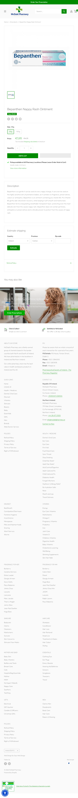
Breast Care (8, 666)
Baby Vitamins (48, 544)
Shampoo (46, 622)
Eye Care (46, 444)
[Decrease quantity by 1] (17, 148)
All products (13, 22)
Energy (45, 508)
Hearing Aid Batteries (50, 666)
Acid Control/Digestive (51, 467)
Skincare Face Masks (11, 642)
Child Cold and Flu (49, 474)
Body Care (46, 710)
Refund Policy (11, 263)
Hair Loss (46, 629)
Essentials (7, 413)
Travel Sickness (48, 497)
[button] (55, 155)
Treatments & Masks (50, 639)
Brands (6, 423)
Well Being (46, 551)
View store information (18, 168)
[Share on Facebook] (8, 118)
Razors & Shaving (49, 717)
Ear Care (46, 441)
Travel (45, 680)
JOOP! (45, 592)
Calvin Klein (47, 572)
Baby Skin (7, 656)
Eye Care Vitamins (49, 511)
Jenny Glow (8, 605)
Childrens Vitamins (49, 538)
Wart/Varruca (9, 531)
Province (34, 236)
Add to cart (23, 156)
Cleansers (7, 629)
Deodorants (47, 707)
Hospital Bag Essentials (12, 673)
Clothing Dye (47, 656)
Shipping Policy (9, 441)
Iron (44, 528)
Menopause (8, 521)
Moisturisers (8, 632)
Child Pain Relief (48, 461)
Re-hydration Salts (49, 487)
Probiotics (46, 525)
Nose (44, 491)
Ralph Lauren (47, 598)
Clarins (6, 626)
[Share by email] (20, 118)
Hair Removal (47, 632)
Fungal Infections (49, 481)
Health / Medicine (10, 390)
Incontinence (8, 518)
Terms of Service (10, 447)
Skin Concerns (9, 639)
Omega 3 (46, 518)
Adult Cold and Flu (49, 471)
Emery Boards (48, 663)
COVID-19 (7, 387)
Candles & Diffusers (11, 710)
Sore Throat (47, 454)
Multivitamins (47, 515)
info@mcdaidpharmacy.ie (56, 420)
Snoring (7, 528)
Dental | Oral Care (10, 394)
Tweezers (46, 676)
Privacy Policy (9, 444)
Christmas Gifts (9, 714)
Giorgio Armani (9, 578)
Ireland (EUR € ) (10, 750)
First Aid (46, 447)
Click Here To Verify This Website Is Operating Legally (33, 786)
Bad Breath (8, 508)
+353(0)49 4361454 (55, 396)
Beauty (6, 407)
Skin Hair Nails (48, 558)
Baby (6, 410)
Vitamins (7, 400)
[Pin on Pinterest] (12, 118)
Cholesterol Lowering (50, 548)
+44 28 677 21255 (54, 415)
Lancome (7, 595)
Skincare (7, 404)
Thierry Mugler (9, 602)
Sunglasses (46, 673)
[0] (75, 11)
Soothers (7, 690)
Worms (6, 534)
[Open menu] (5, 11)
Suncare (7, 636)
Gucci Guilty (8, 582)
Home (6, 22)
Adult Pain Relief (48, 464)
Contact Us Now (48, 424)
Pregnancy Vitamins (50, 521)
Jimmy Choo (8, 588)
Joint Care (46, 531)
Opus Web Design (19, 755)
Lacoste (7, 592)
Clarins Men (47, 704)
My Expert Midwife (10, 683)
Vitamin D (46, 534)
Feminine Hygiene (10, 515)
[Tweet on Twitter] (16, 118)
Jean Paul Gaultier (10, 608)
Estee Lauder (9, 575)
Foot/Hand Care (48, 451)
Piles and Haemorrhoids (12, 525)
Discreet (7, 397)
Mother (6, 676)
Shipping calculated (30, 142)
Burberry (7, 569)
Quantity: (10, 148)
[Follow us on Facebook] (5, 763)
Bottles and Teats (10, 663)
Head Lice (46, 636)
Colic (6, 670)
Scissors (45, 670)
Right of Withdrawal (11, 451)
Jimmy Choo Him (49, 588)
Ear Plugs (46, 660)
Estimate (13, 248)
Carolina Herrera (10, 572)
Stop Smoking (47, 457)
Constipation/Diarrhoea (12, 511)
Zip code (58, 236)
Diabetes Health (48, 477)
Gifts (6, 417)
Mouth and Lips (48, 494)
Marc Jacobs (8, 598)
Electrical (7, 704)
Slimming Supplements (50, 554)
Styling (45, 646)
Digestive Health (48, 541)
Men (5, 420)
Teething (7, 693)
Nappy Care (8, 686)
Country (10, 236)
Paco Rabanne (9, 585)
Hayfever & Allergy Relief (51, 484)
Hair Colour (47, 642)
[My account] (71, 11)
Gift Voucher (8, 707)
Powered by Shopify (10, 772)
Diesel (45, 575)
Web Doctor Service (11, 427)
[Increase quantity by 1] (31, 148)
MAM (6, 680)
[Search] (64, 11)
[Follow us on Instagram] (9, 763)
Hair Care (46, 714)
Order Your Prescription (39, 2)
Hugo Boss (8, 612)
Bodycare (7, 622)
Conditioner (47, 626)
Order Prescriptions (14, 313)
